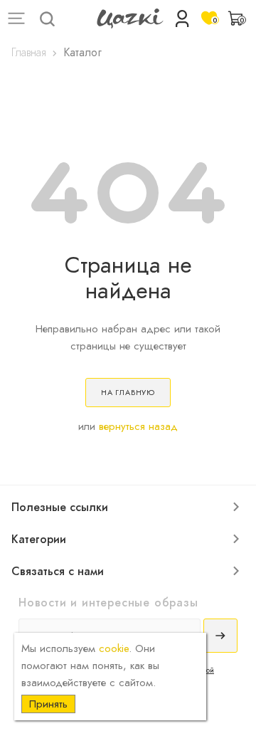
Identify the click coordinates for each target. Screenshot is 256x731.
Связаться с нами (57, 571)
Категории (38, 539)
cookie (114, 648)
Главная (28, 53)
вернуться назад (138, 426)
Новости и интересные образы (108, 602)
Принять (48, 704)
